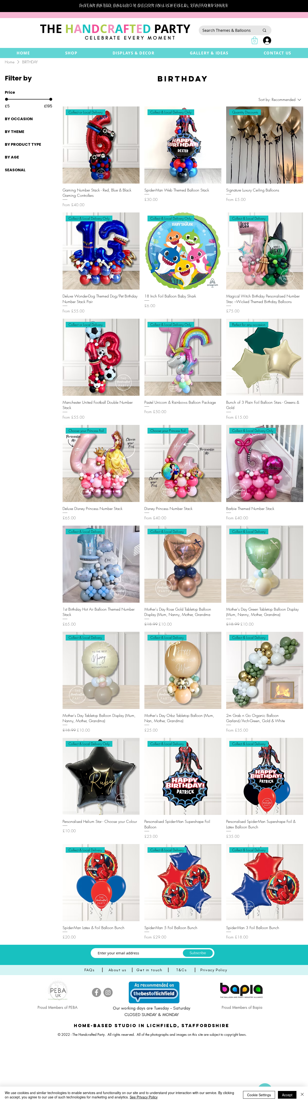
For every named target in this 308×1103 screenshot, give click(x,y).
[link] (254, 40)
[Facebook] (96, 992)
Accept (287, 1094)
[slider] (6, 99)
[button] (71, 53)
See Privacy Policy (144, 1097)
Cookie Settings (259, 1094)
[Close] (302, 1094)
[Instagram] (108, 992)
